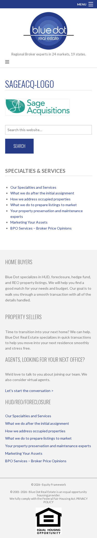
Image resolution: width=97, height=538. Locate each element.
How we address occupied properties (40, 199)
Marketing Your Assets (29, 222)
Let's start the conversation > (29, 390)
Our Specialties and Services (33, 187)
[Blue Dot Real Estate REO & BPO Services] (48, 29)
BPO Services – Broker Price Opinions (41, 228)
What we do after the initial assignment (42, 193)
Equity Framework (54, 484)
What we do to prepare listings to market (43, 204)
